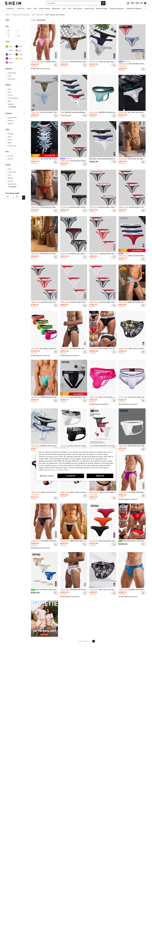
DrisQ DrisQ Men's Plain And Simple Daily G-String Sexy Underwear (132, 446)
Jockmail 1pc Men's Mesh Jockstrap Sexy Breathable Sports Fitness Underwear (132, 397)
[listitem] (44, 48)
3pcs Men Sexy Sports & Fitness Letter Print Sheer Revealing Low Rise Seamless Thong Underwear (132, 112)
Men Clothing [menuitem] (77, 8)
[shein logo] (13, 3)
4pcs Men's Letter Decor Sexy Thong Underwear (44, 348)
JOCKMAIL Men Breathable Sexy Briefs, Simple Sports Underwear (132, 492)
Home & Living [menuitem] (89, 8)
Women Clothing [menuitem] (44, 8)
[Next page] (96, 641)
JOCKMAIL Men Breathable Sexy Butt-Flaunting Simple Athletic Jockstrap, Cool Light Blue (132, 589)
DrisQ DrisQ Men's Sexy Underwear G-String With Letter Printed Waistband (73, 397)
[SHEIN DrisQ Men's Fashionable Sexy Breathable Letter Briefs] (132, 282)
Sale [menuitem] (35, 8)
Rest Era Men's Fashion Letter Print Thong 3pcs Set (73, 161)
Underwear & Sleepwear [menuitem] (134, 8)
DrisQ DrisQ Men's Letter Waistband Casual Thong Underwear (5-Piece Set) (132, 541)
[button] (141, 3)
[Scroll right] (145, 8)
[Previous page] (91, 641)
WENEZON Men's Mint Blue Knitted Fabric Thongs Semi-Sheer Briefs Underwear (44, 397)
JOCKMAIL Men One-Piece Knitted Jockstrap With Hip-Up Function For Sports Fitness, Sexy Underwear (73, 348)
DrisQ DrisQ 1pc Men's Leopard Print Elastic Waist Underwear (44, 207)
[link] (132, 3)
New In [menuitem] (29, 8)
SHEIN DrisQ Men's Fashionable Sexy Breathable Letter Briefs (132, 302)
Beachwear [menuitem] (56, 8)
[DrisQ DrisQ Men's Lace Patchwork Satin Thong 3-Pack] (102, 426)
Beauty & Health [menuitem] (101, 8)
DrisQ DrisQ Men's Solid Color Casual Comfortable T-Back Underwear (44, 589)
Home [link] (8, 15)
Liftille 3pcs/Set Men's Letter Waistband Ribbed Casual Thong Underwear (132, 256)
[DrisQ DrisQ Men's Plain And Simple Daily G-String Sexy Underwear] (132, 426)
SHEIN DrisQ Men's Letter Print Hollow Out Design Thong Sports (73, 541)
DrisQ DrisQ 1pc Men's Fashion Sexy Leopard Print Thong (132, 159)
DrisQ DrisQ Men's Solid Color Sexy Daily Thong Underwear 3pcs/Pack (103, 541)
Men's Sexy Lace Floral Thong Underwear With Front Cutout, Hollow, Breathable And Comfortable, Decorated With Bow (103, 589)
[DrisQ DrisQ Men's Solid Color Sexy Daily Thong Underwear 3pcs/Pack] (102, 521)
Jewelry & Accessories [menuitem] (117, 8)
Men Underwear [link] (37, 15)
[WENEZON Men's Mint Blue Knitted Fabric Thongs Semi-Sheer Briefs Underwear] (44, 378)
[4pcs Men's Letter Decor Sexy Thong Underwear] (44, 329)
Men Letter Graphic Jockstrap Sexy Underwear (103, 397)
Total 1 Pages (83, 641)
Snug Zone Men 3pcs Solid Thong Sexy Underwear (103, 62)
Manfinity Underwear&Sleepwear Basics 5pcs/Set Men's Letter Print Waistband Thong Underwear (74, 112)
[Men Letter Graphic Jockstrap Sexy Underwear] (102, 378)
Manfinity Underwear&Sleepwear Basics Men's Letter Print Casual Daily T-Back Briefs (102, 159)
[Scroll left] (143, 8)
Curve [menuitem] (64, 8)
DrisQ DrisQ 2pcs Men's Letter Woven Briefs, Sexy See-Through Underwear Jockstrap (73, 446)
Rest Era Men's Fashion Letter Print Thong (132, 64)
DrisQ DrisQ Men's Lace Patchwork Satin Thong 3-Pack (103, 446)
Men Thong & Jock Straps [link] (55, 15)
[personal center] (128, 3)
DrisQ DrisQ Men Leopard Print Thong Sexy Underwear (73, 62)
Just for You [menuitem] (21, 8)
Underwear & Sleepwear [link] (21, 15)
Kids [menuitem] (69, 8)
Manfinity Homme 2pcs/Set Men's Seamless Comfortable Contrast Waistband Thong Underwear (44, 446)
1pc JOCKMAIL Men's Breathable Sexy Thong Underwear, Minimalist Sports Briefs (44, 62)
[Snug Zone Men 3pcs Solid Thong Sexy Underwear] (102, 42)
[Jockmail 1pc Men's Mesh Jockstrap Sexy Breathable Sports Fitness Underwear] (132, 378)
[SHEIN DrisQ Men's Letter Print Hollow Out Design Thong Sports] (73, 521)
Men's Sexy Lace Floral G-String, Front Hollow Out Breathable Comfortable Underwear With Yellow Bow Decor (132, 348)
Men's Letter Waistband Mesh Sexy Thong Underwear (103, 492)
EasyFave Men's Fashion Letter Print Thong (73, 207)
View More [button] (12, 107)
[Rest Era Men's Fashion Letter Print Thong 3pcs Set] (73, 139)
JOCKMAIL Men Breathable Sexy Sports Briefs (44, 541)
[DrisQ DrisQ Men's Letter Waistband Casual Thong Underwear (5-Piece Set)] (132, 521)
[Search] (103, 3)
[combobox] (40, 20)
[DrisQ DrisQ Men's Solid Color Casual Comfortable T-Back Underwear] (44, 570)
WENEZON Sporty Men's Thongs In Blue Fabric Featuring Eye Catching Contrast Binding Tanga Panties (103, 112)
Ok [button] (23, 197)
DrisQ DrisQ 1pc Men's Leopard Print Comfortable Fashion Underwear (44, 254)
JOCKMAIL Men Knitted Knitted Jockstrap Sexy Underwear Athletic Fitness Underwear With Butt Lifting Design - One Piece (73, 589)
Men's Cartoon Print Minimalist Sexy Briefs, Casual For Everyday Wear (44, 492)
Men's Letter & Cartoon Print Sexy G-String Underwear (73, 492)
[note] (41, 68)
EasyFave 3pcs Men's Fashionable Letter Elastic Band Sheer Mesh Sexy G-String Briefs (73, 254)
